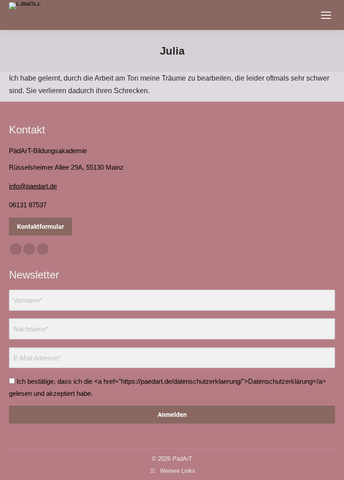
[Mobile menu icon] (326, 15)
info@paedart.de (33, 186)
